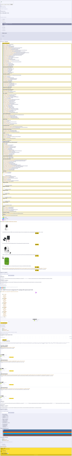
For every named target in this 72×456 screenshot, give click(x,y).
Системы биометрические (7, 155)
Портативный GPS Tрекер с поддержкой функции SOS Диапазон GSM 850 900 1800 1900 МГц (16, 265)
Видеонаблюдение (5, 43)
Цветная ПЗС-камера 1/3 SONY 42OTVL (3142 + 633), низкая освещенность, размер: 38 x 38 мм (14, 389)
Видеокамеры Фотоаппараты (7, 89)
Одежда (3, 214)
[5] (4, 317)
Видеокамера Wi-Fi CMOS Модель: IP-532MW (7, 348)
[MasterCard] (4, 329)
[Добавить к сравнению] (1, 358)
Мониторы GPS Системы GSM (7, 66)
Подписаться (11, 275)
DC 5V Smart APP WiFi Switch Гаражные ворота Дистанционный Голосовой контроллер (15, 243)
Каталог (3, 20)
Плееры (3, 139)
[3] (2, 317)
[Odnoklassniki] (2, 432)
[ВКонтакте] (0, 287)
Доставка (3, 27)
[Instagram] (2, 435)
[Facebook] (2, 431)
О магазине (4, 22)
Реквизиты (6, 24)
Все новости (2, 277)
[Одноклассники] (1, 287)
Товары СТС (4, 194)
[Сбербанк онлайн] (5, 330)
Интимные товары (5, 212)
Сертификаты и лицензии (8, 23)
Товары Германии (5, 186)
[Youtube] (2, 434)
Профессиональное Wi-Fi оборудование (9, 142)
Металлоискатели (5, 125)
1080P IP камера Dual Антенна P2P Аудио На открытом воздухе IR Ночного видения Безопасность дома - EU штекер (20, 254)
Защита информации (6, 113)
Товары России (5, 190)
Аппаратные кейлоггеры (7, 87)
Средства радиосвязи (6, 158)
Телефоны (4, 170)
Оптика (3, 132)
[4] (3, 317)
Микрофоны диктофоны (7, 129)
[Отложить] (1, 359)
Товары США (4, 198)
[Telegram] (5, 287)
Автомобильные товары (7, 81)
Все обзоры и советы (3, 281)
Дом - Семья (4, 93)
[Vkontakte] (3, 430)
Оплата (3, 25)
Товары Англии (5, 182)
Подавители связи (5, 141)
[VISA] (3, 328)
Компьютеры (4, 119)
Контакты (3, 30)
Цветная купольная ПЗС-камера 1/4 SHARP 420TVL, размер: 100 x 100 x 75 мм (12, 361)
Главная (3, 19)
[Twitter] (2, 433)
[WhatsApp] (4, 287)
